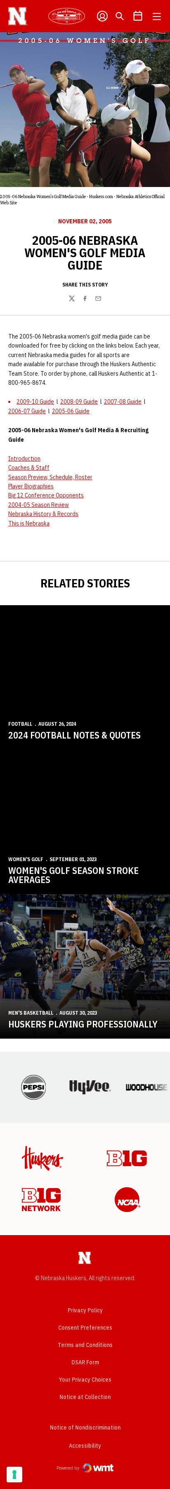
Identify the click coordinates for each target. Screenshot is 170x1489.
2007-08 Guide (123, 401)
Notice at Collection (85, 1397)
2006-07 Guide (27, 411)
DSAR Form (85, 1362)
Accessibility (85, 1445)
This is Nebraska (29, 523)
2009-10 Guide (35, 401)
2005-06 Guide (71, 411)
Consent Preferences (85, 1327)
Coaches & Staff (29, 467)
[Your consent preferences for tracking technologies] (14, 1474)
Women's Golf (25, 859)
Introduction (24, 458)
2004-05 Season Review (38, 505)
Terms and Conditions (85, 1345)
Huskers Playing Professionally (83, 1024)
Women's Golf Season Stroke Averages (73, 874)
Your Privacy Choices (85, 1379)
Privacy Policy (85, 1310)
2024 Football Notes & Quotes (74, 735)
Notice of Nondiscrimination (85, 1427)
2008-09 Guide (79, 401)
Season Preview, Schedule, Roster (50, 477)
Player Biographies (31, 486)
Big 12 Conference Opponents (46, 495)
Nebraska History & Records (43, 514)
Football (20, 724)
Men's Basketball (30, 1013)
